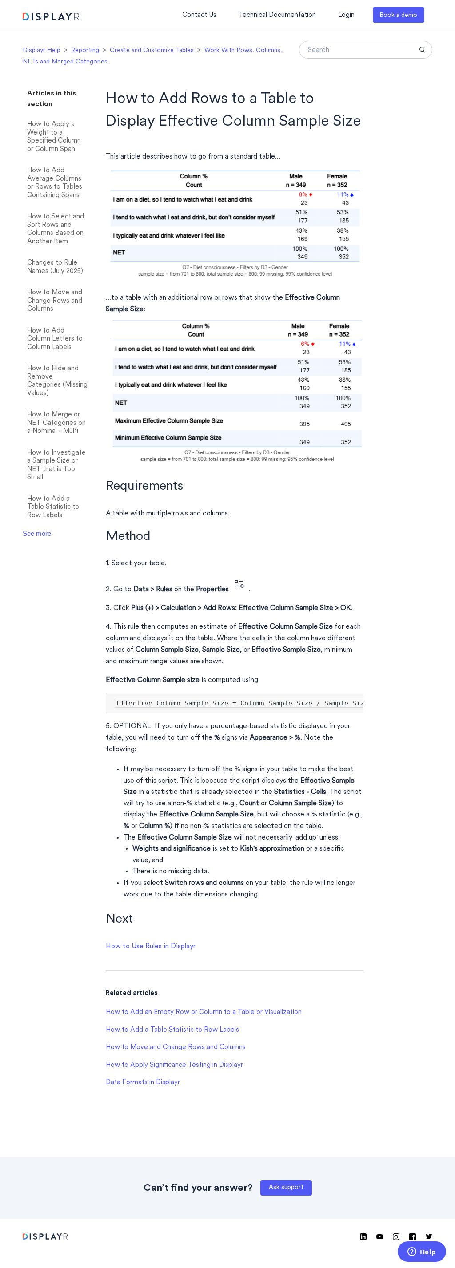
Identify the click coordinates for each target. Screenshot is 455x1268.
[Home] (51, 18)
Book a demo (398, 15)
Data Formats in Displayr (143, 1082)
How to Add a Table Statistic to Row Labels (53, 507)
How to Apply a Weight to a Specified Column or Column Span (54, 137)
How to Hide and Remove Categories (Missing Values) (57, 381)
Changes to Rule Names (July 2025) (55, 267)
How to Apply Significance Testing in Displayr (174, 1065)
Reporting (85, 50)
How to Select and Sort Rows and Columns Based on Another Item (55, 229)
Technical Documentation (277, 15)
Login (346, 15)
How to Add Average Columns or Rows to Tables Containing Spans (54, 183)
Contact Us (199, 15)
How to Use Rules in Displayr (151, 946)
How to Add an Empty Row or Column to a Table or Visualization (204, 1012)
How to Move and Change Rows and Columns (54, 301)
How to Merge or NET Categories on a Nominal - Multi (56, 423)
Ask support (286, 1187)
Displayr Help (41, 50)
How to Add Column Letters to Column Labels (55, 339)
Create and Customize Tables (152, 50)
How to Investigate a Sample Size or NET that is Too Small (56, 465)
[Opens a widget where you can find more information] (421, 1252)
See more (37, 533)
